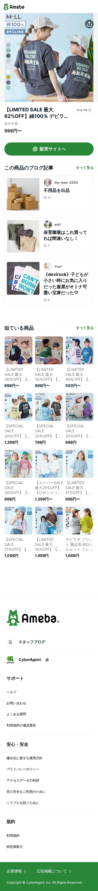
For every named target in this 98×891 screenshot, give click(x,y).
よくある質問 (16, 714)
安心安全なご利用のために (26, 791)
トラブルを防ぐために (23, 803)
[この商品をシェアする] (89, 24)
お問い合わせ (16, 703)
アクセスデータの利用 (23, 780)
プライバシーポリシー (23, 769)
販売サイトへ (53, 148)
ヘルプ (11, 692)
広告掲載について (51, 871)
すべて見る (85, 167)
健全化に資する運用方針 (24, 758)
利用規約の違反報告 (21, 725)
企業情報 (14, 871)
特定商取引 (15, 847)
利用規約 (13, 835)
